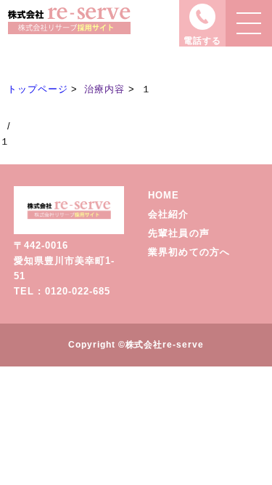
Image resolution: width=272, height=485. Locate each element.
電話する (202, 41)
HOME (163, 195)
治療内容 (104, 89)
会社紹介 (168, 214)
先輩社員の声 (178, 233)
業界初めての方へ (188, 251)
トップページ (37, 89)
